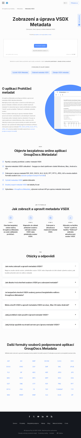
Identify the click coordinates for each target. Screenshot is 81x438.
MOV (21, 378)
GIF (21, 372)
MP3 (33, 378)
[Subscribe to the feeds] (51, 417)
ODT (8, 384)
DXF (34, 366)
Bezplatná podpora (33, 423)
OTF (33, 384)
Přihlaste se (74, 3)
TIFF (46, 389)
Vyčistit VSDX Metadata (20, 72)
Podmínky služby (43, 433)
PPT (72, 384)
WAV (8, 395)
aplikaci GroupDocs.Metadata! (45, 153)
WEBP (21, 395)
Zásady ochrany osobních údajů (27, 433)
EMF (46, 366)
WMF (34, 395)
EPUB (27, 127)
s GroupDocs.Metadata (21, 189)
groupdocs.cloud (47, 34)
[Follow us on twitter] (34, 417)
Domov (15, 423)
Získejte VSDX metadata (61, 72)
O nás (66, 423)
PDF (20, 127)
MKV (8, 378)
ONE (21, 384)
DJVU (59, 361)
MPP (46, 378)
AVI (7, 129)
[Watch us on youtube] (38, 417)
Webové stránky (57, 423)
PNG (59, 384)
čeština (60, 433)
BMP (33, 361)
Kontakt (51, 433)
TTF (72, 389)
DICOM (46, 361)
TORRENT (59, 389)
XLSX (31, 127)
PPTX (35, 127)
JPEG (3, 129)
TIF (34, 389)
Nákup (43, 423)
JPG (72, 372)
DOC (72, 361)
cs (64, 3)
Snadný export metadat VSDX (16, 185)
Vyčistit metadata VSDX (14, 180)
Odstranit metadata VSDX (40, 72)
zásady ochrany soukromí (64, 61)
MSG (59, 378)
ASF (8, 361)
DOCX (23, 127)
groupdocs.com (38, 34)
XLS (46, 395)
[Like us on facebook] (29, 417)
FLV (8, 372)
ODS (72, 378)
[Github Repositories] (47, 417)
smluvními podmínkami (51, 61)
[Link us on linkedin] (43, 417)
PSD (21, 389)
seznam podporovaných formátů (33, 176)
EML (59, 366)
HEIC (33, 372)
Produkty (22, 423)
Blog (49, 423)
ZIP (72, 395)
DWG (21, 366)
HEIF (46, 372)
